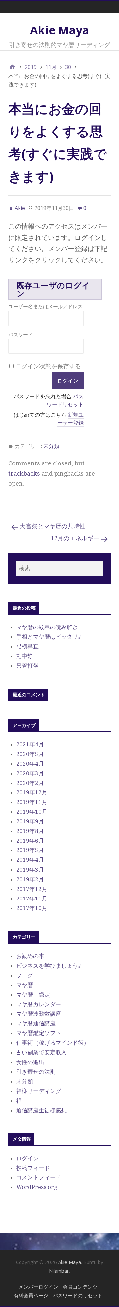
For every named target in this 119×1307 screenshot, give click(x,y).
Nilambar (59, 1270)
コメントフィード (38, 1177)
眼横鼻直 (27, 646)
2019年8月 (30, 831)
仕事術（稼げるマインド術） (52, 1042)
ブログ (24, 975)
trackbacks (24, 473)
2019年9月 (30, 821)
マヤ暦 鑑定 (33, 994)
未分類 (51, 446)
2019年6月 (30, 840)
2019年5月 (30, 850)
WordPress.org (36, 1187)
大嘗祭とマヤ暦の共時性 (52, 526)
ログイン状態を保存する (48, 366)
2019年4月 (30, 859)
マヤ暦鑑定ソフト (38, 1033)
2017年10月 (31, 908)
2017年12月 (31, 889)
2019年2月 (30, 879)
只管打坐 (27, 665)
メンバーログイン (38, 1286)
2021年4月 (30, 744)
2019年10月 (31, 811)
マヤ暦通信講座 (36, 1023)
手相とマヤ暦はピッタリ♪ (48, 636)
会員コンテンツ (80, 1286)
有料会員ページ (31, 1295)
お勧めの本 (30, 956)
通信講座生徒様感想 (41, 1110)
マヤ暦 (24, 985)
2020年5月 (30, 754)
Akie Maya (59, 30)
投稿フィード (33, 1168)
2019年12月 (31, 792)
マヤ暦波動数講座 (38, 1013)
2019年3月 (30, 869)
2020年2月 (30, 783)
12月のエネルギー (75, 538)
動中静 (24, 656)
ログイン (27, 1158)
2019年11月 (31, 802)
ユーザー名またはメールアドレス (45, 306)
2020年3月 (30, 773)
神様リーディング (38, 1091)
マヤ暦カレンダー (38, 1004)
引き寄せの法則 (36, 1071)
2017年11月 (31, 898)
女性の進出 (30, 1062)
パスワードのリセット (77, 1295)
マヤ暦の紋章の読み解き (47, 627)
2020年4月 (30, 763)
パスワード (20, 334)
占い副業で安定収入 (41, 1052)
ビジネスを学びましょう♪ (48, 965)
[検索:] (59, 568)
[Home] (12, 67)
